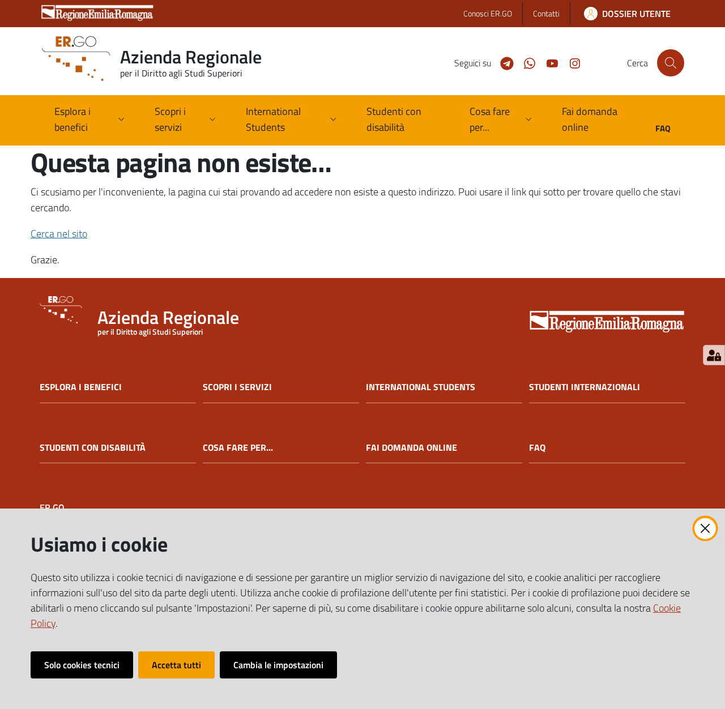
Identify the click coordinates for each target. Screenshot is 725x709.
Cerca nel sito (59, 233)
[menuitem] (404, 120)
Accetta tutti (176, 665)
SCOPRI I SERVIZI (237, 387)
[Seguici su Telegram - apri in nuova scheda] (502, 62)
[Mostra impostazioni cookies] (714, 355)
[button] (670, 62)
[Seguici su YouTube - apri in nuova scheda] (547, 62)
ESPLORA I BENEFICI (81, 387)
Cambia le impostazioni (278, 665)
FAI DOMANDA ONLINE (411, 447)
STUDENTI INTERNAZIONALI (584, 387)
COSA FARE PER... (238, 447)
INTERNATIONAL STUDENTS (420, 387)
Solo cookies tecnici (82, 665)
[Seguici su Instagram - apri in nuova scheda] (570, 62)
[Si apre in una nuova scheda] (607, 322)
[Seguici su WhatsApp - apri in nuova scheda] (525, 62)
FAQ (537, 447)
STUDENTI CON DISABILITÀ (93, 447)
